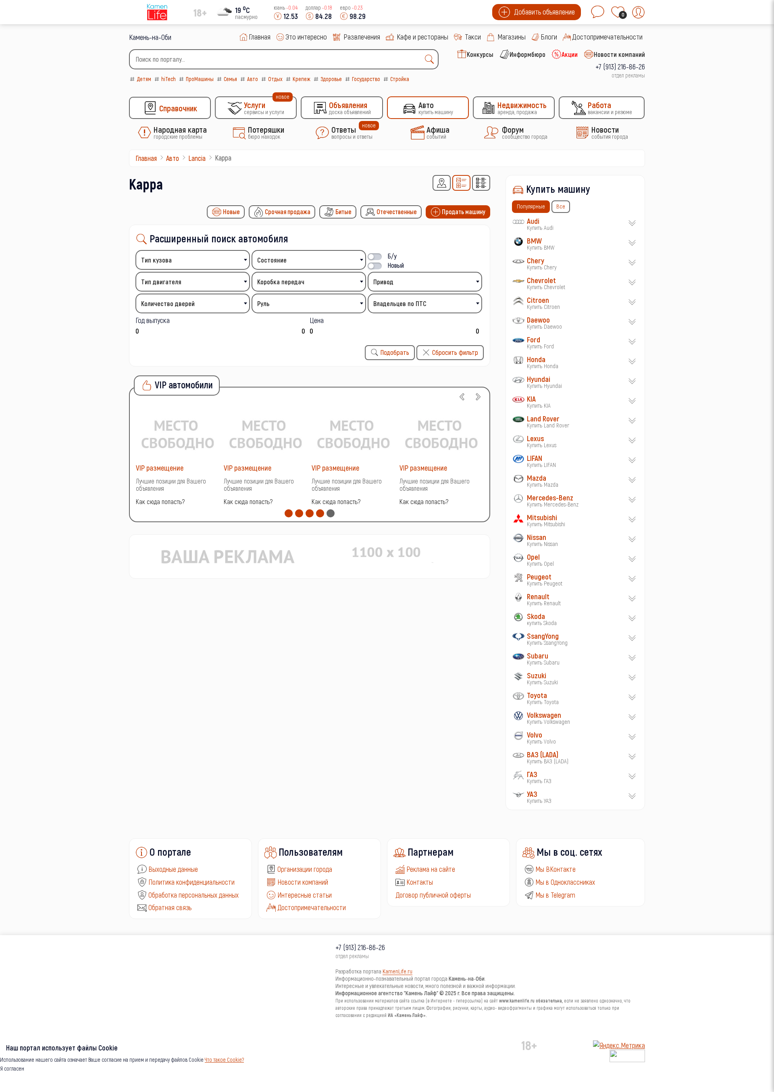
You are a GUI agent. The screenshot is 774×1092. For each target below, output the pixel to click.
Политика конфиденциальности (191, 881)
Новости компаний (302, 881)
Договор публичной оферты (433, 894)
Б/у (392, 255)
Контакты (419, 881)
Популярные (531, 206)
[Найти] (431, 59)
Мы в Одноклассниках (565, 881)
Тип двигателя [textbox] (161, 281)
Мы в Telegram (555, 894)
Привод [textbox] (383, 281)
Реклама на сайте (430, 869)
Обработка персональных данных (193, 894)
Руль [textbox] (263, 303)
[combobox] (284, 59)
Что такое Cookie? (224, 1059)
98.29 (358, 16)
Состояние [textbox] (272, 259)
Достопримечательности (311, 907)
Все (560, 206)
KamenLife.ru (397, 971)
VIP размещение (159, 467)
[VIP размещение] (178, 434)
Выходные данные (173, 869)
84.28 (323, 16)
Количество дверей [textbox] (168, 303)
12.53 (290, 16)
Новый (396, 265)
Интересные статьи (304, 894)
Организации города (304, 869)
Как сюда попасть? (160, 501)
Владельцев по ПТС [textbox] (400, 303)
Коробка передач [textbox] (280, 281)
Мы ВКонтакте (555, 869)
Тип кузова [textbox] (156, 259)
